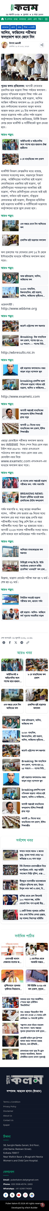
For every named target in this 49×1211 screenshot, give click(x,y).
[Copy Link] (27, 642)
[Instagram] (25, 1195)
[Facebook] (5, 1195)
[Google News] (31, 1195)
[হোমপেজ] (2, 19)
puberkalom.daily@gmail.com (25, 1180)
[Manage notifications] (42, 1205)
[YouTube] (18, 1195)
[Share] (42, 45)
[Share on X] (16, 642)
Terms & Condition (11, 1102)
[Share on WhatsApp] (4, 642)
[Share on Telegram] (21, 642)
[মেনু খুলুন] (46, 19)
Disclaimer (8, 1111)
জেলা (30, 19)
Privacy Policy (9, 1106)
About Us (7, 1116)
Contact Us (8, 1120)
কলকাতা (22, 19)
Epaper (6, 1125)
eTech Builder (31, 1208)
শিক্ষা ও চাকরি (29, 27)
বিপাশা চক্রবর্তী (15, 43)
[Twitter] (12, 1195)
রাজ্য (16, 19)
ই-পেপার (8, 19)
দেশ (35, 19)
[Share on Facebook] (10, 642)
